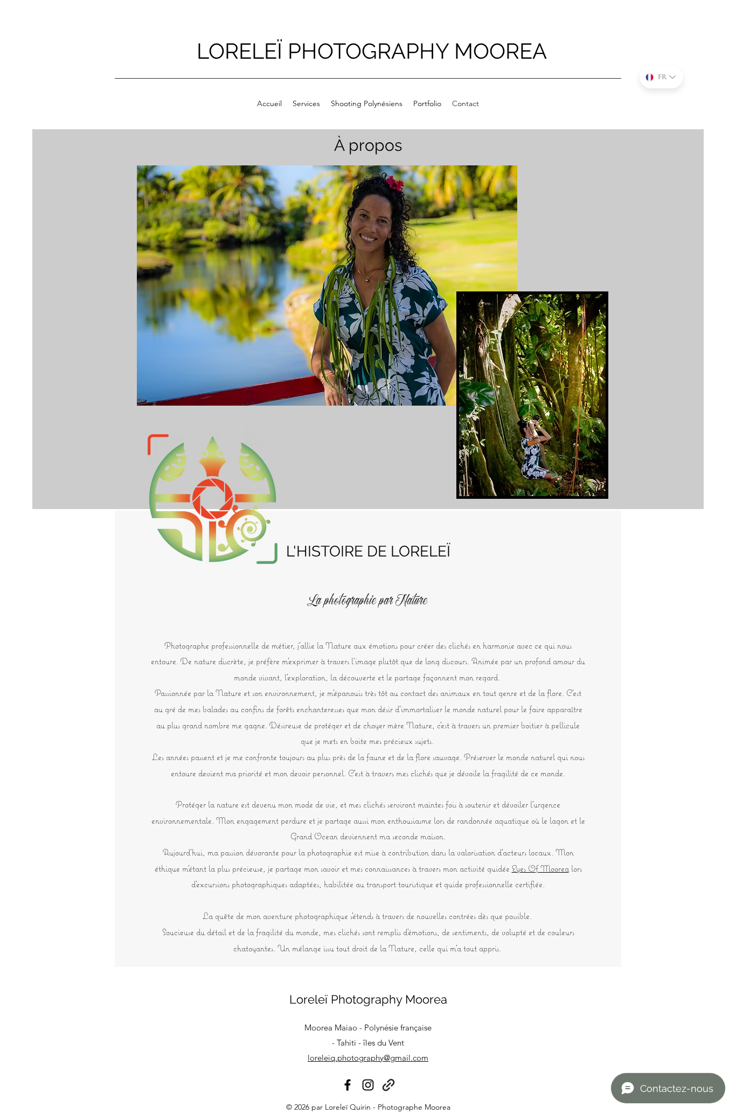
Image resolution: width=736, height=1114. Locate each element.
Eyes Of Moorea (540, 868)
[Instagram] (368, 1084)
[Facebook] (347, 1084)
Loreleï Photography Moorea (368, 999)
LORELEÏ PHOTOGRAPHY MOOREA (372, 51)
